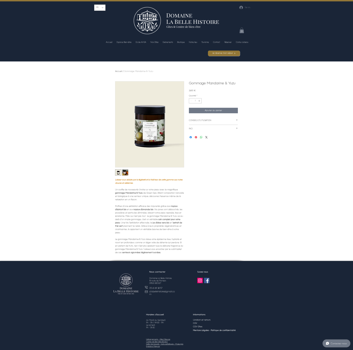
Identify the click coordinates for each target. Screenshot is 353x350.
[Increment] (199, 100)
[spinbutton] (195, 100)
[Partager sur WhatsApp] (201, 137)
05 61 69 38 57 (155, 288)
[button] (241, 30)
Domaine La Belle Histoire (160, 278)
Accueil (118, 71)
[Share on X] (206, 137)
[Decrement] (191, 100)
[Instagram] (200, 280)
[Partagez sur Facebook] (190, 137)
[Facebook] (206, 280)
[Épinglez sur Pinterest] (196, 137)
